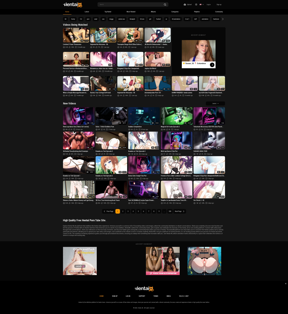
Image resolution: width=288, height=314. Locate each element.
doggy (111, 19)
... (164, 211)
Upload (189, 4)
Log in (209, 4)
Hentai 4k (140, 308)
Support (142, 296)
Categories (175, 12)
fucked (158, 19)
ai (166, 19)
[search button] (165, 4)
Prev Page (110, 211)
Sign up (219, 4)
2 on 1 (187, 19)
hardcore (216, 19)
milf (195, 19)
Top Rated (108, 12)
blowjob (132, 19)
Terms (155, 296)
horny (73, 19)
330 (170, 211)
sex (103, 19)
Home (67, 12)
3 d (81, 19)
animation (205, 19)
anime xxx (121, 19)
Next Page (178, 211)
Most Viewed (131, 12)
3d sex (142, 19)
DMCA (169, 296)
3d (65, 19)
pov (88, 19)
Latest (87, 12)
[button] (222, 19)
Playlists (197, 12)
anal (95, 19)
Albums (153, 12)
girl (150, 19)
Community (219, 12)
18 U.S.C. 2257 (183, 296)
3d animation (176, 19)
